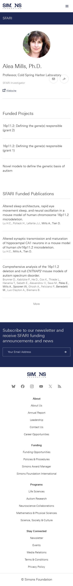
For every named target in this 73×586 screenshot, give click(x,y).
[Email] (53, 79)
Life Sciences (36, 491)
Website (11, 90)
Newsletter (36, 538)
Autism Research (36, 498)
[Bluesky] (13, 386)
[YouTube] (41, 386)
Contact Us (36, 427)
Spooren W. (20, 286)
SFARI (7, 18)
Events (36, 545)
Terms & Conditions (36, 559)
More (36, 304)
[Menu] (67, 6)
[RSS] (59, 386)
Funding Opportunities (36, 452)
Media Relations (36, 552)
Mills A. (46, 223)
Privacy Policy (36, 566)
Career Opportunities (36, 434)
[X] (50, 386)
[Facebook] (22, 386)
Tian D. (56, 223)
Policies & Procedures (36, 459)
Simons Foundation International (37, 473)
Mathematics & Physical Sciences (36, 513)
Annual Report (36, 412)
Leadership (36, 420)
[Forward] (64, 79)
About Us (36, 405)
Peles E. (63, 283)
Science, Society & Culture (37, 520)
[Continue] (65, 352)
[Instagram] (32, 386)
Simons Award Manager (36, 466)
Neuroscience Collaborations (36, 505)
